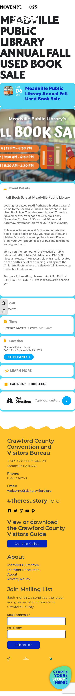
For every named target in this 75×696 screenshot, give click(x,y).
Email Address (18, 614)
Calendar (18, 384)
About (12, 574)
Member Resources (23, 570)
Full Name (14, 627)
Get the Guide (27, 543)
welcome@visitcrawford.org (29, 490)
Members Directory (23, 565)
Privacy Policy (18, 579)
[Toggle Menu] (62, 18)
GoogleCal (37, 384)
